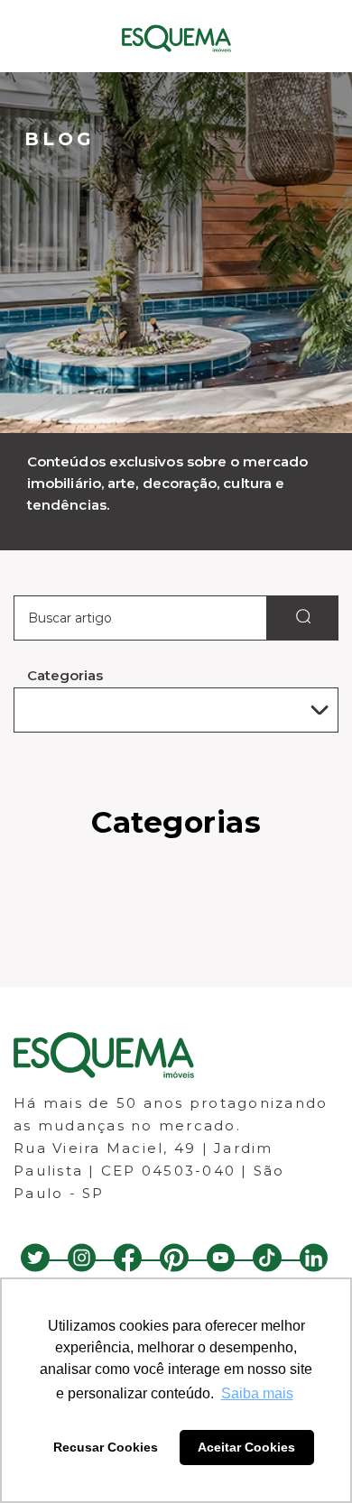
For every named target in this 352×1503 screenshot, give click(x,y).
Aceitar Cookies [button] (246, 1447)
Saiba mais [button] (257, 1393)
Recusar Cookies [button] (105, 1447)
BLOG (59, 139)
